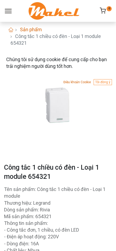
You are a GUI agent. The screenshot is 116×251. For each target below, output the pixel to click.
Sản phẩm (31, 29)
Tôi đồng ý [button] (102, 82)
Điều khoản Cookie (77, 82)
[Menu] (8, 11)
